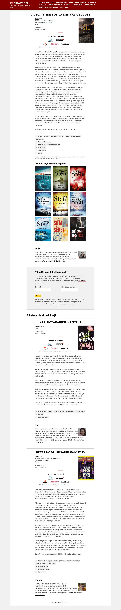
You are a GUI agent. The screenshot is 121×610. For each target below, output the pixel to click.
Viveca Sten (42, 150)
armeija (40, 136)
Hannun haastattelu (75, 592)
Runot (71, 2)
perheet (61, 561)
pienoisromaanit (59, 411)
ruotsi (40, 153)
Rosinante (53, 458)
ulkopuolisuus (80, 411)
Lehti (67, 7)
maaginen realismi (52, 561)
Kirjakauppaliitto (39, 326)
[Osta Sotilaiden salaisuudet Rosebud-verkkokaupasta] (60, 41)
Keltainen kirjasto (43, 569)
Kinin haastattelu (78, 440)
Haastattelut (89, 5)
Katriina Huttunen (45, 460)
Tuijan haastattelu (49, 261)
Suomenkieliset (61, 2)
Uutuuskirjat (77, 5)
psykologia (76, 561)
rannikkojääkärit (76, 136)
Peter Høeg (41, 572)
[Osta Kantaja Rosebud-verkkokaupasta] (60, 345)
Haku (61, 7)
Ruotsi (40, 142)
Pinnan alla (53, 52)
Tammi (37, 456)
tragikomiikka (70, 411)
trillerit (44, 563)
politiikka (68, 561)
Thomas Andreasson (53, 144)
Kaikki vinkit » (61, 261)
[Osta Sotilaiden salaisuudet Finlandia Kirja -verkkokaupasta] (51, 41)
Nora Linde (41, 144)
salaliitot (38, 563)
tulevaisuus (51, 563)
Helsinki (40, 414)
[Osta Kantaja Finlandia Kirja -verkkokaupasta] (50, 345)
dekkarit (46, 136)
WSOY (37, 18)
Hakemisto (92, 2)
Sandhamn (47, 142)
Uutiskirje (58, 5)
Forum (51, 20)
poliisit (67, 136)
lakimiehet (54, 136)
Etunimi (38, 287)
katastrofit (41, 561)
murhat (61, 136)
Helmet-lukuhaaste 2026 (48, 7)
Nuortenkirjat (81, 2)
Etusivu (42, 2)
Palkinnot (42, 5)
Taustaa (67, 5)
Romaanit (50, 2)
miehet (50, 411)
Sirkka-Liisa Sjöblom (46, 22)
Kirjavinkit (22, 2)
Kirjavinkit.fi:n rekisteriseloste (63, 304)
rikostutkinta (39, 139)
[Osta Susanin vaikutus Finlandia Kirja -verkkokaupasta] (51, 479)
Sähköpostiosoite (68, 287)
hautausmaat (42, 411)
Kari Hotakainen (43, 417)
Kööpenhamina (43, 566)
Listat (50, 5)
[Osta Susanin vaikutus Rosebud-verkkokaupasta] (60, 479)
